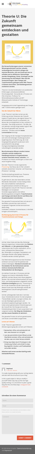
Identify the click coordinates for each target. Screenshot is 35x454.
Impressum (8, 450)
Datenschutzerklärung (24, 448)
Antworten (15, 370)
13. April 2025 (9, 370)
